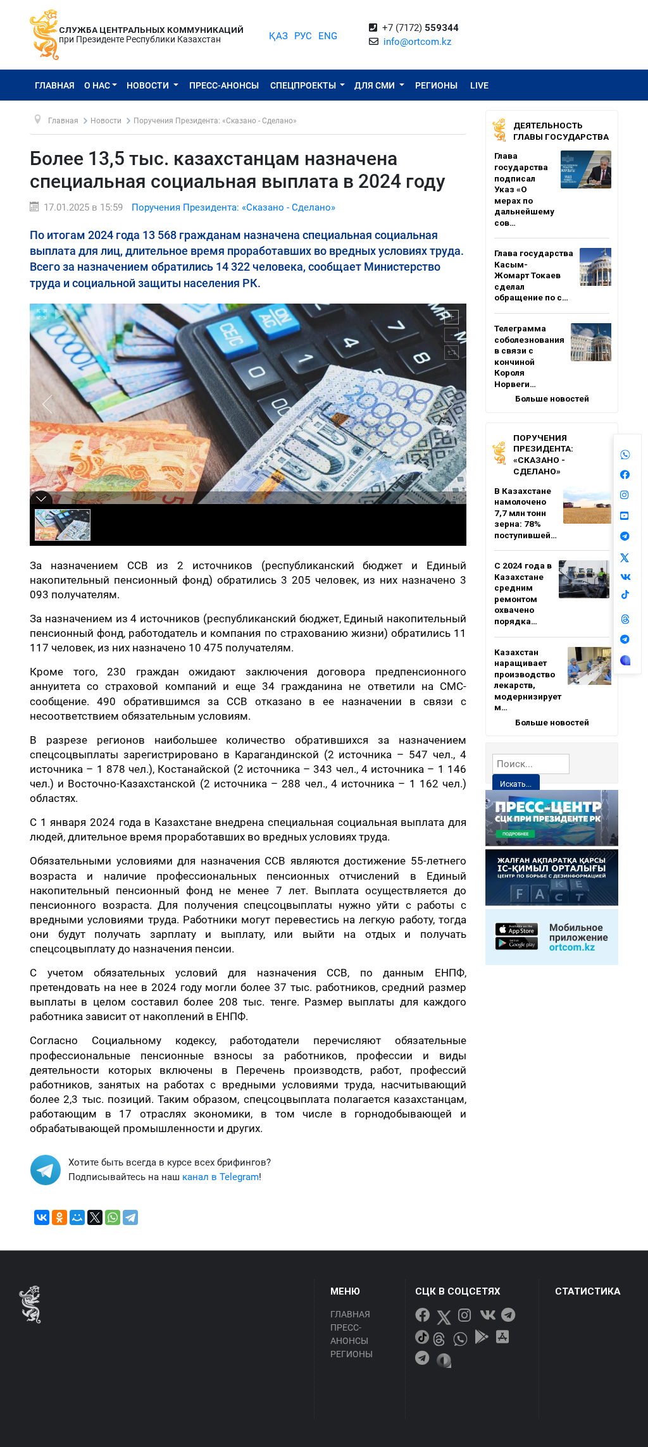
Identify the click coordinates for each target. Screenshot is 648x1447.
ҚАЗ (278, 36)
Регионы (436, 85)
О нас (97, 85)
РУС (303, 36)
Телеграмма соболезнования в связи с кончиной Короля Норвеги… (529, 356)
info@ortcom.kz (417, 41)
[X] (95, 1217)
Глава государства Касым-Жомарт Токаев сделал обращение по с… (533, 275)
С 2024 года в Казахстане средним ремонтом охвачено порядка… (523, 593)
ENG (327, 36)
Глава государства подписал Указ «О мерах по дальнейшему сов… (524, 189)
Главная (55, 85)
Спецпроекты (304, 85)
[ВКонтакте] (41, 1217)
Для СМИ (375, 85)
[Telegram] (130, 1217)
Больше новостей (552, 398)
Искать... (516, 784)
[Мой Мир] (77, 1217)
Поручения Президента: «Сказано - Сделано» (233, 207)
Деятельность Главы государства (561, 131)
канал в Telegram (220, 1177)
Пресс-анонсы (224, 85)
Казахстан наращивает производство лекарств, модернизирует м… (527, 680)
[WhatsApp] (112, 1217)
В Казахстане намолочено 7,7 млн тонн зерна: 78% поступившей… (525, 513)
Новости (149, 85)
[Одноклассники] (59, 1217)
